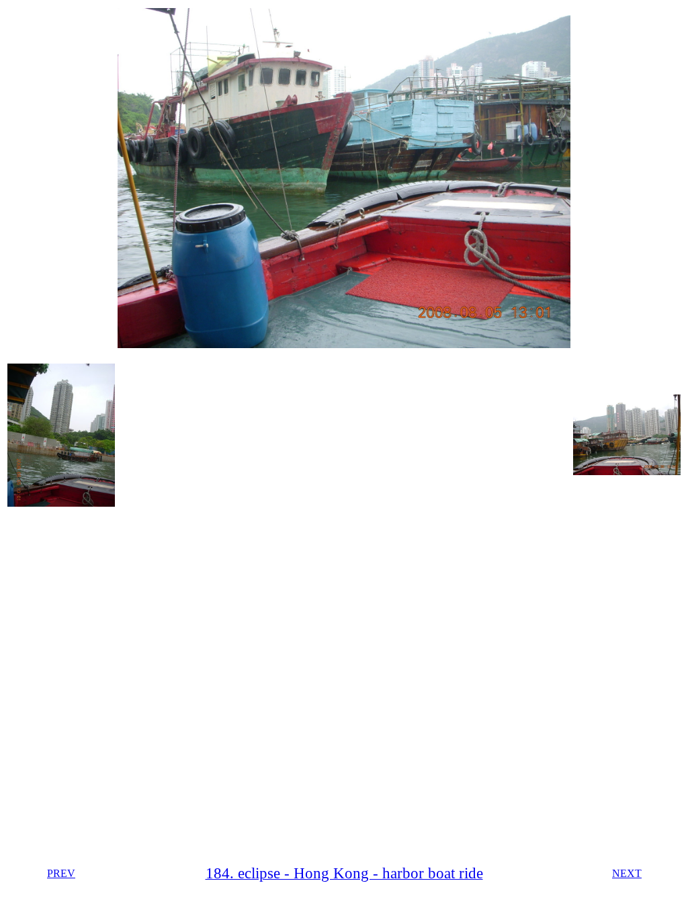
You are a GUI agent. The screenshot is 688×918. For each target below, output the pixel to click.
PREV (61, 873)
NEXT (627, 873)
